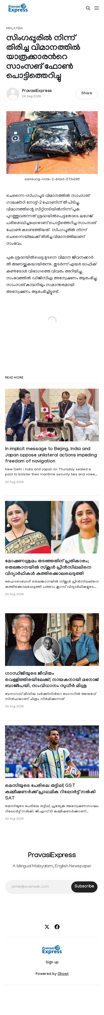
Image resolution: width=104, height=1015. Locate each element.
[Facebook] (57, 926)
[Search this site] (88, 8)
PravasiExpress (37, 91)
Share (86, 93)
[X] (46, 926)
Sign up (52, 963)
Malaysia (14, 28)
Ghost (63, 974)
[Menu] (97, 8)
